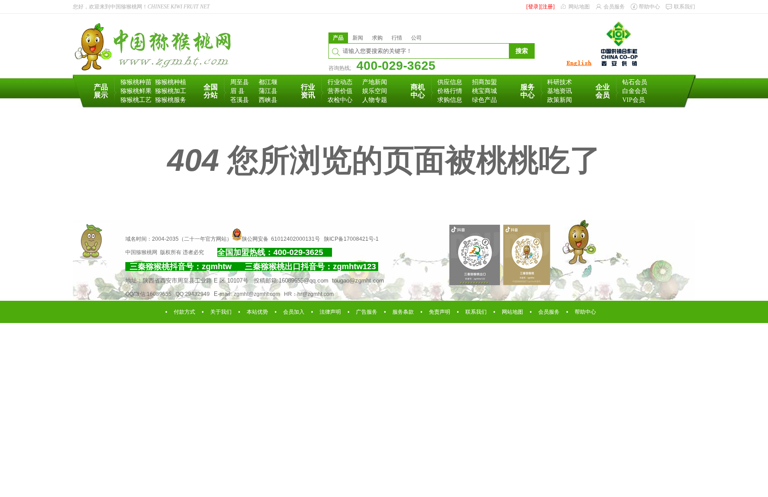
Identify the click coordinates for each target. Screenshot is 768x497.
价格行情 (449, 91)
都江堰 (268, 82)
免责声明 (439, 312)
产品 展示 (101, 91)
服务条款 (403, 312)
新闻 (357, 38)
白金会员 (634, 91)
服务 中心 (527, 91)
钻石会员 (634, 82)
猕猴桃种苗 (136, 82)
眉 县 (237, 91)
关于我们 (221, 312)
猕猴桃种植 (170, 82)
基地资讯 (559, 91)
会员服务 (614, 7)
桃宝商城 (484, 91)
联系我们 (684, 7)
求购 (377, 38)
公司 (416, 38)
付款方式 (184, 312)
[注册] (547, 7)
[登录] (533, 7)
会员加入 (293, 312)
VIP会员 (633, 100)
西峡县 (268, 100)
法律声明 (330, 312)
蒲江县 (268, 91)
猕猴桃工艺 (136, 100)
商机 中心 (418, 91)
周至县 (239, 82)
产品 (338, 38)
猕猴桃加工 (170, 91)
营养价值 (340, 91)
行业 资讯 (308, 91)
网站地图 (579, 7)
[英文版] (578, 66)
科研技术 (559, 82)
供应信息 (449, 82)
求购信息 (449, 100)
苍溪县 (239, 100)
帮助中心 (649, 7)
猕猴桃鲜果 (136, 91)
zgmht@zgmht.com (257, 294)
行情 (397, 38)
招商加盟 (484, 82)
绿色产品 (484, 100)
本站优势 (257, 312)
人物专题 (374, 100)
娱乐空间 (374, 91)
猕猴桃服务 (170, 100)
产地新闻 (374, 82)
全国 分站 (211, 91)
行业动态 (340, 82)
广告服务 (366, 312)
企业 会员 (603, 91)
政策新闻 (559, 100)
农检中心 (340, 100)
